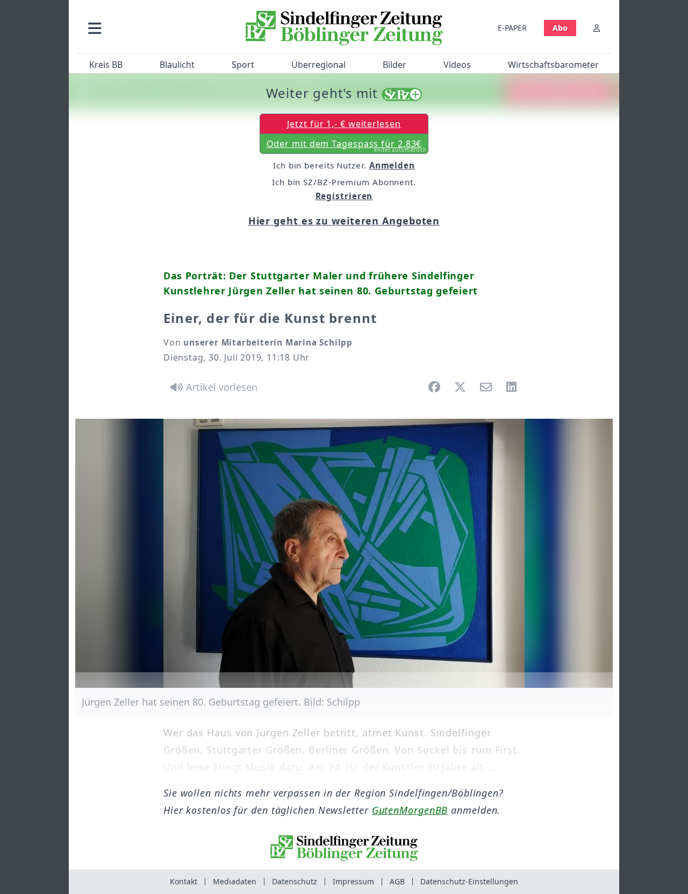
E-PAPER (512, 28)
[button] (152, 27)
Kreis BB (106, 65)
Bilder (394, 65)
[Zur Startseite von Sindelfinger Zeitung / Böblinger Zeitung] (344, 28)
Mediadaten (234, 881)
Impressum (353, 881)
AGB (397, 881)
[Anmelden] (596, 27)
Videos (457, 65)
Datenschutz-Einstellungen (469, 881)
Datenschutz (294, 881)
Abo (560, 28)
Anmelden (392, 165)
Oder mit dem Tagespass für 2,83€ (347, 146)
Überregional (318, 65)
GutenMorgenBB (410, 810)
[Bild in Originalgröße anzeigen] (344, 553)
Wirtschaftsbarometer (553, 65)
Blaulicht (177, 65)
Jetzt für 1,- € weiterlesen (343, 124)
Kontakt (183, 881)
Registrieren (344, 196)
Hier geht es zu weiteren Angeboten (344, 220)
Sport (243, 65)
